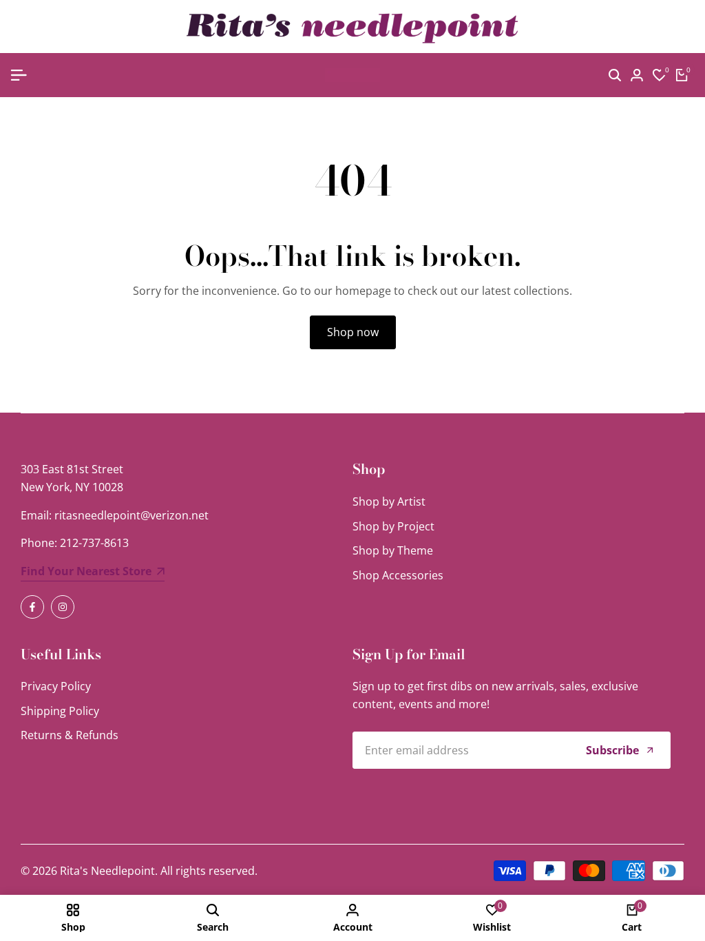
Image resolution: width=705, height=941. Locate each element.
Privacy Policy (56, 686)
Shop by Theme (392, 550)
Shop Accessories (397, 575)
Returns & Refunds (69, 735)
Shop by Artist (388, 501)
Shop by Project (393, 526)
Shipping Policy (60, 710)
